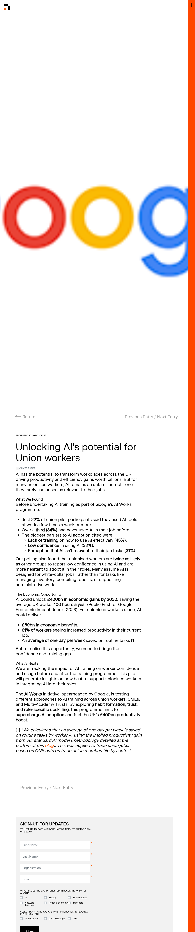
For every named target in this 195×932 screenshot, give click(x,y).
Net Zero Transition (30, 904)
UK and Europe (57, 918)
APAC (76, 918)
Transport (78, 902)
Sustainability (80, 897)
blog (49, 745)
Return (28, 416)
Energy (52, 897)
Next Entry (167, 416)
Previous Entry (139, 416)
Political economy (58, 902)
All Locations (31, 918)
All (26, 897)
